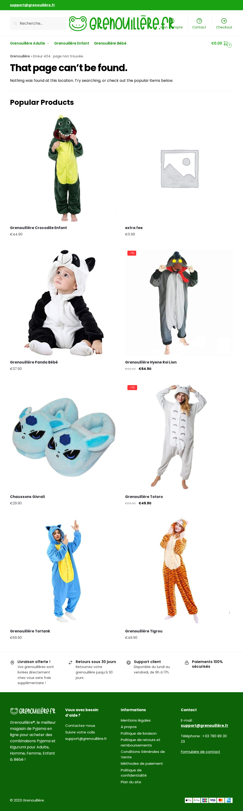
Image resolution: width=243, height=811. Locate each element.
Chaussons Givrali (27, 496)
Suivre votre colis (80, 732)
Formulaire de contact (200, 751)
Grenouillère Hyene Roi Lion (151, 362)
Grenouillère (20, 56)
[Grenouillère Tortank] (64, 571)
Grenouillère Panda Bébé (34, 362)
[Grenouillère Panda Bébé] (64, 302)
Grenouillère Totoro (144, 496)
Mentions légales (136, 720)
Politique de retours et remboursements (140, 742)
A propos (129, 726)
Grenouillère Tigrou (144, 631)
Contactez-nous (80, 725)
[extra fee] (179, 168)
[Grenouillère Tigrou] (179, 571)
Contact (199, 27)
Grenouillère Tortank (30, 631)
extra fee (134, 227)
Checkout (224, 27)
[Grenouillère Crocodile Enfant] (64, 168)
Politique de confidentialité (134, 773)
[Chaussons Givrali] (64, 437)
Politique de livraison (139, 733)
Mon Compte (172, 27)
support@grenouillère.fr (86, 738)
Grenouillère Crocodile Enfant (38, 227)
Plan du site (131, 781)
